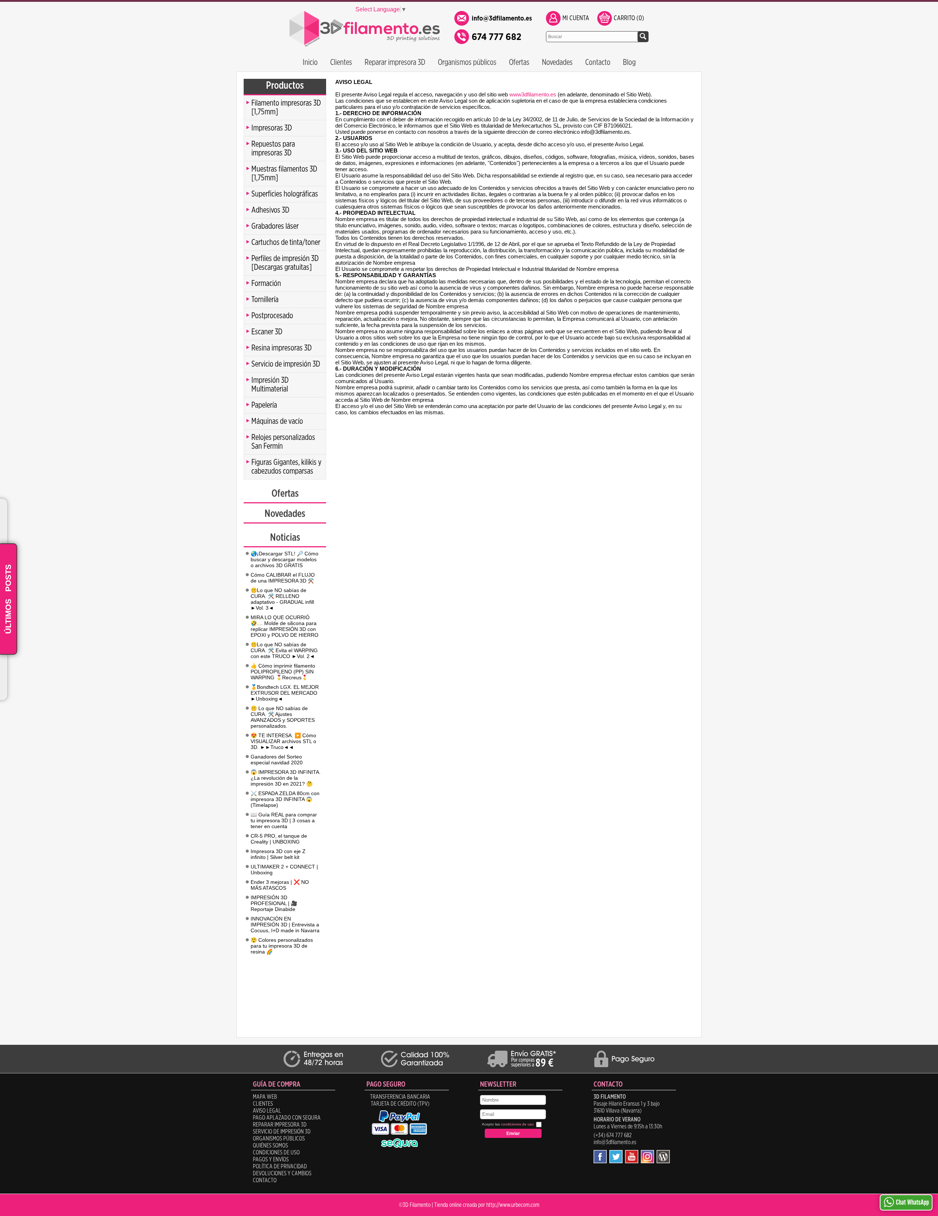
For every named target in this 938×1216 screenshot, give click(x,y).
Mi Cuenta (575, 18)
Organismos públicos (467, 62)
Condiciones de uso (276, 1153)
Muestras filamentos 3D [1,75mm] (284, 173)
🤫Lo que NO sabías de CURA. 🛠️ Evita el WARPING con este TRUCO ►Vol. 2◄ (284, 650)
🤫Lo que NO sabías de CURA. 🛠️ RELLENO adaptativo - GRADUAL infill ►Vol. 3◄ (282, 599)
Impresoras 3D (271, 128)
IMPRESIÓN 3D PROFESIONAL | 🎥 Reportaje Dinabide (274, 903)
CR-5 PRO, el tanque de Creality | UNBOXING (279, 839)
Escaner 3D (266, 332)
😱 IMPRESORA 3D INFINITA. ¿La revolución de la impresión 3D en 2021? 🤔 (286, 778)
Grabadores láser (275, 226)
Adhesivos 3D (270, 210)
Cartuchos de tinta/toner (285, 242)
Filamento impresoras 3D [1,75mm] (286, 107)
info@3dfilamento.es (615, 1142)
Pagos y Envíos (271, 1159)
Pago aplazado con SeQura (287, 1118)
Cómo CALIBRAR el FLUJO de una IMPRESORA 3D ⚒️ (283, 578)
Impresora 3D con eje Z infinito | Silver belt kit (278, 854)
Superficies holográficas (284, 194)
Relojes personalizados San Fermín (283, 441)
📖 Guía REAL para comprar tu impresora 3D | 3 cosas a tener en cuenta (284, 820)
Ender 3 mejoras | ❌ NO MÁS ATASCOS (280, 885)
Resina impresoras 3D (281, 348)
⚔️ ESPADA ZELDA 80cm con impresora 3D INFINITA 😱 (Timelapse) (285, 799)
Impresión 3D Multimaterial (270, 384)
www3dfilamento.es (532, 94)
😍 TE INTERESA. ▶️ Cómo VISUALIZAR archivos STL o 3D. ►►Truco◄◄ (283, 741)
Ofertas (519, 62)
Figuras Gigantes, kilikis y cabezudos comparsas (286, 466)
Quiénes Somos (270, 1146)
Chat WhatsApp (912, 1202)
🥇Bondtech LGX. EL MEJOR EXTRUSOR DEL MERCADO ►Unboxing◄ (285, 693)
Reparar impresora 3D (395, 62)
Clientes (341, 62)
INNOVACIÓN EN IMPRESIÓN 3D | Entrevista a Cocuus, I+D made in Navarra (285, 924)
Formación (266, 283)
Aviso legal (267, 1111)
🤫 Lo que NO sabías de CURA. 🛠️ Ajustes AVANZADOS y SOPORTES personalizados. (283, 717)
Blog (629, 62)
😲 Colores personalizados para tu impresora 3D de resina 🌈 (282, 946)
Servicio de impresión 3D (285, 364)
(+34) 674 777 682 (613, 1135)
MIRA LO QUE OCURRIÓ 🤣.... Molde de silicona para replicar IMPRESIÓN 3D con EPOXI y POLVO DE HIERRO (284, 626)
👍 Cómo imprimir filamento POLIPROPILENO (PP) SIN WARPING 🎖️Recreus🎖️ (283, 671)
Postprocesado (272, 316)
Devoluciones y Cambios (282, 1173)
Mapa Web (265, 1097)
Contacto (597, 62)
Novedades (557, 62)
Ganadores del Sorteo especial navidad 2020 (277, 759)
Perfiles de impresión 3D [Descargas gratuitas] (285, 262)
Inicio (310, 62)
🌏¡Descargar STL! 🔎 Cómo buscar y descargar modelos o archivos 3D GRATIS (284, 559)
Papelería (264, 405)
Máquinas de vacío (277, 421)
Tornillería (264, 299)
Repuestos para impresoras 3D (273, 148)
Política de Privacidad (280, 1166)
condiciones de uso (517, 1124)
